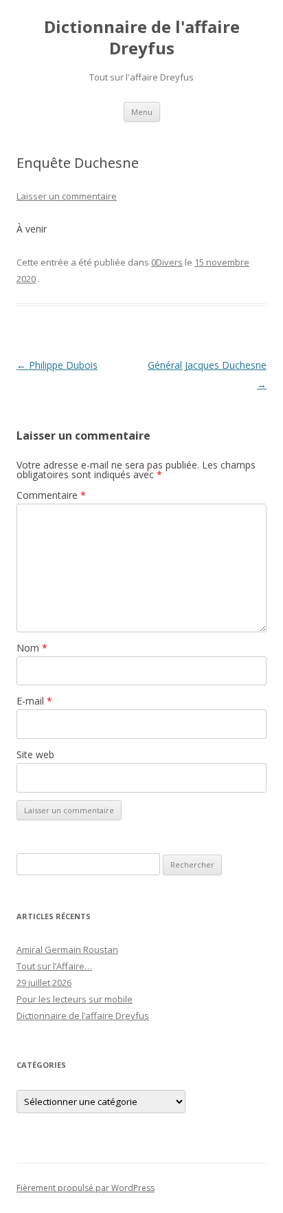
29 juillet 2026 (43, 982)
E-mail (34, 700)
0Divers (167, 262)
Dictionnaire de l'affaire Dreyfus (142, 38)
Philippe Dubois (57, 365)
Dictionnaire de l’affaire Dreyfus (82, 1015)
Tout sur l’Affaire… (54, 966)
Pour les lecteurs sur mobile (74, 999)
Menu (141, 112)
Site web (35, 754)
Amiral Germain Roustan (67, 949)
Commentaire (51, 495)
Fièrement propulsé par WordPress (85, 1188)
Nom (31, 647)
